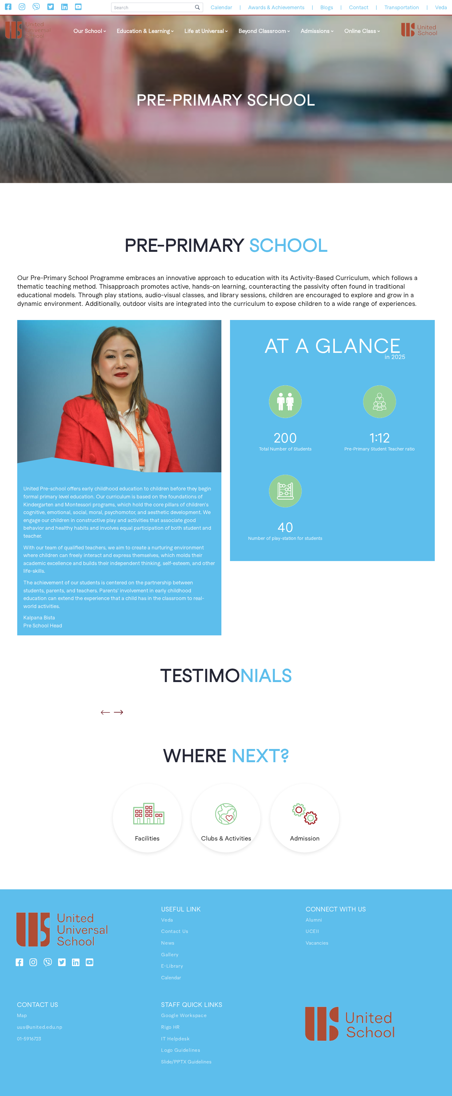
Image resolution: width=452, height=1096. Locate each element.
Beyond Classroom (262, 30)
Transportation (401, 7)
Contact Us (174, 931)
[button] (106, 713)
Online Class (360, 30)
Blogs (326, 7)
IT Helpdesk (175, 1038)
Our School (87, 30)
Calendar (221, 7)
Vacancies (317, 942)
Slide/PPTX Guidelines (186, 1061)
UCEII (312, 931)
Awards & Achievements (276, 7)
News (168, 942)
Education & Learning (143, 30)
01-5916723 (29, 1038)
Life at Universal (204, 30)
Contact (358, 7)
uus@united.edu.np (39, 1027)
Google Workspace (184, 1015)
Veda (441, 7)
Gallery (170, 954)
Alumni (314, 919)
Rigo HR (170, 1027)
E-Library (172, 965)
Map (22, 1015)
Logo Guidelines (180, 1050)
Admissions (315, 30)
